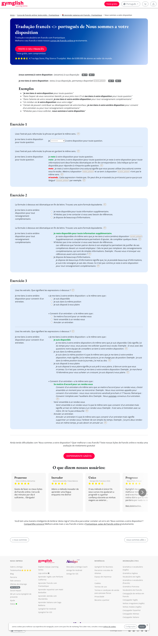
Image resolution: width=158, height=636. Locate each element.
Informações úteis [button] (131, 561)
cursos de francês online (61, 40)
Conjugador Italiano (131, 617)
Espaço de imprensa (103, 576)
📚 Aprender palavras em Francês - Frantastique (82, 15)
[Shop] (145, 4)
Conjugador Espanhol (131, 610)
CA (93, 75)
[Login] (153, 4)
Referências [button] (100, 561)
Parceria (13, 577)
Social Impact (15, 590)
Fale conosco (15, 580)
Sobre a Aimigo (16, 567)
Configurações (131, 627)
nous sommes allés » (136, 539)
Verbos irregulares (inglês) (133, 603)
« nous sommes (19, 539)
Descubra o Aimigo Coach (77, 567)
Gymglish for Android (47, 609)
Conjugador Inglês (130, 600)
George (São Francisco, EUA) (100, 481)
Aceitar (142, 627)
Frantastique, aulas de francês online (102, 524)
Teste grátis (111, 4)
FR (86, 75)
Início (12, 15)
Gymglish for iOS (45, 612)
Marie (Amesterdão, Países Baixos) (65, 481)
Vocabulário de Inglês (131, 576)
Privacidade (99, 596)
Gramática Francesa (131, 586)
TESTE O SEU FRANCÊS (31, 49)
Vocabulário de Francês (132, 590)
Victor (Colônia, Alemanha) (25, 481)
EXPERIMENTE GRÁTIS (79, 456)
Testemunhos (15, 570)
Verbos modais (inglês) (132, 607)
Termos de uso (101, 587)
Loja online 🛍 (43, 573)
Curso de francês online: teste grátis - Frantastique (38, 15)
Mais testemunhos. (133, 506)
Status (13, 604)
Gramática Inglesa (130, 573)
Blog (12, 574)
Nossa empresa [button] (16, 561)
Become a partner (102, 600)
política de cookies (109, 627)
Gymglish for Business (104, 567)
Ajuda (12, 600)
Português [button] (131, 4)
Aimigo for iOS (72, 574)
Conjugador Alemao (131, 614)
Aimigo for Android (74, 570)
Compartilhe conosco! (34, 524)
